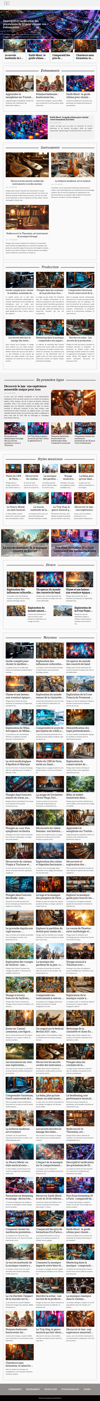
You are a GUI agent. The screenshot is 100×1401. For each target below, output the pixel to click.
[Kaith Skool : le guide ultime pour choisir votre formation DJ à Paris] (38, 46)
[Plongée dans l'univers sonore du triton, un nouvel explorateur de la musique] (20, 784)
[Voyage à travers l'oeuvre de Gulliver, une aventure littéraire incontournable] (20, 984)
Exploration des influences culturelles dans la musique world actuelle (20, 594)
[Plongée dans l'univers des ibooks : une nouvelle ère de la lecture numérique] (20, 884)
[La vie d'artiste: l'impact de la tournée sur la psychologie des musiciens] (20, 1285)
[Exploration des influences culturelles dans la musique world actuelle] (20, 579)
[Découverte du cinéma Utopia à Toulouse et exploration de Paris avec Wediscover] (32, 468)
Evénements (15, 1389)
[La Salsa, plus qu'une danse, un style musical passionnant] (86, 468)
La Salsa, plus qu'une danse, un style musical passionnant (49, 1098)
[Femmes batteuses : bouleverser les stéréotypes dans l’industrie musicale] (50, 83)
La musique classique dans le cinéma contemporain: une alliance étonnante (78, 1300)
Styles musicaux (70, 1389)
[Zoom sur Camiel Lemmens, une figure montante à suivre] (20, 1018)
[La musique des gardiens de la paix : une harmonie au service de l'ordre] (50, 468)
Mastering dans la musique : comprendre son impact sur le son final (50, 340)
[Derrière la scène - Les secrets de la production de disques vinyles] (80, 327)
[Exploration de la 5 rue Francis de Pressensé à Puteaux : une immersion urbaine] (63, 610)
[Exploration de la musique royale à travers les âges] (80, 984)
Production (50, 1389)
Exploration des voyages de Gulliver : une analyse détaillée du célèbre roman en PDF (19, 966)
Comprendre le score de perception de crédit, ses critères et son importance (50, 732)
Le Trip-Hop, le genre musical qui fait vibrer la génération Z (38, 438)
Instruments (33, 1389)
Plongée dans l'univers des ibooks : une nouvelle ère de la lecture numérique (18, 899)
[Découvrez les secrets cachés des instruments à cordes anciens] (27, 164)
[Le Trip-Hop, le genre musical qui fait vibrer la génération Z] (38, 428)
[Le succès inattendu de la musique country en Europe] (14, 46)
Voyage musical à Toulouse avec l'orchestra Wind (76, 964)
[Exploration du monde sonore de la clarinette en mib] (16, 610)
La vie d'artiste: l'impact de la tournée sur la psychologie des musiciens (19, 1300)
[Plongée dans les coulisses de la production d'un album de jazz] (50, 280)
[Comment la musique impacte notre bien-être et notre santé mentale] (50, 1252)
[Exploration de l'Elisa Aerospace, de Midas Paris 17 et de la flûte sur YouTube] (20, 717)
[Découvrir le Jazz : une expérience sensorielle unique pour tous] (73, 403)
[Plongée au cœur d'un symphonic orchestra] (20, 817)
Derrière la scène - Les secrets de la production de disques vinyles (80, 340)
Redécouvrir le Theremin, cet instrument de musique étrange (79, 1133)
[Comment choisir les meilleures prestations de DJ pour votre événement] (85, 428)
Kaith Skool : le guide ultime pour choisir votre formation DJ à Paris (78, 98)
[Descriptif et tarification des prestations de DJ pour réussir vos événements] (80, 1151)
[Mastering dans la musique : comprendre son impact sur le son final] (50, 327)
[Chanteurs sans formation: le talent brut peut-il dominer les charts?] (86, 46)
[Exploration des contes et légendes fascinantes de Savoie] (50, 851)
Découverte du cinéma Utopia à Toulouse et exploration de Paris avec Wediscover (19, 866)
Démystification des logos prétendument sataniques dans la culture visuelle (78, 732)
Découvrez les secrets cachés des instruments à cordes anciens (49, 1065)
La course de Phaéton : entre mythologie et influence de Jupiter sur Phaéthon (79, 933)
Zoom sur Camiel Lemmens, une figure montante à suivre (18, 1031)
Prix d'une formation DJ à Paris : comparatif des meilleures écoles (79, 1198)
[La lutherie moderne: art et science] (72, 164)
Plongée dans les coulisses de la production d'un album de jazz (50, 293)
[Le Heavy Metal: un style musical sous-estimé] (16, 498)
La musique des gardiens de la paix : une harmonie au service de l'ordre (49, 966)
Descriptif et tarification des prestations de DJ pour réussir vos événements (24, 24)
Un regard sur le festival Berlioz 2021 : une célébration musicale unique (49, 1033)
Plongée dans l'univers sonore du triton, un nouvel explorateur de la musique (18, 799)
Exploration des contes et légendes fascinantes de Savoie (49, 864)
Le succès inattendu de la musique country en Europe (38, 511)
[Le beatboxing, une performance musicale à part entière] (80, 1084)
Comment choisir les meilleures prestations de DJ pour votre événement (85, 439)
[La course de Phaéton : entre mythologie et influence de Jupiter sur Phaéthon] (80, 917)
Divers (87, 1389)
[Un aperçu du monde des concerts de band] (50, 579)
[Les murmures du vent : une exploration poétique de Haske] (20, 1051)
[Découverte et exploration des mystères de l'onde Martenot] (80, 851)
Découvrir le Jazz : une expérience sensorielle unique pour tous (25, 388)
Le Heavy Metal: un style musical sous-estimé (16, 510)
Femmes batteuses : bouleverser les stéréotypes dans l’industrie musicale (47, 98)
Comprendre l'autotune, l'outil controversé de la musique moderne (80, 293)
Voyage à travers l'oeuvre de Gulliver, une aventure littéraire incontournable (19, 1000)
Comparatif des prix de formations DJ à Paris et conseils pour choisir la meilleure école (70, 118)
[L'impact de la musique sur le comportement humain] (50, 1151)
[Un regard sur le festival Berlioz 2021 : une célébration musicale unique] (50, 1018)
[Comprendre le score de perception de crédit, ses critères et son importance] (50, 717)
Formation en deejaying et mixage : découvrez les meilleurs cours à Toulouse (14, 440)
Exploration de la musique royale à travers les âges (76, 998)
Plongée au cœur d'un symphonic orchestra (18, 829)
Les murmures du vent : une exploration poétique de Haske (19, 1065)
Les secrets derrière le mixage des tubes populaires (19, 340)
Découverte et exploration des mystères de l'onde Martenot (77, 866)
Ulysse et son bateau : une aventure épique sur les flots (78, 592)
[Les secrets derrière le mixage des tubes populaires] (20, 327)
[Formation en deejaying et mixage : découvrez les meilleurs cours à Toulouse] (14, 428)
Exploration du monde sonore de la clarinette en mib (36, 612)
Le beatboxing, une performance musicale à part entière (79, 1098)
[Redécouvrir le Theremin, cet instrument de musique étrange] (27, 217)
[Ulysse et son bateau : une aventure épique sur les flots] (79, 579)
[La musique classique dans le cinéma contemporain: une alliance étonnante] (80, 1285)
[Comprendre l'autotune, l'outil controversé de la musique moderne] (80, 280)
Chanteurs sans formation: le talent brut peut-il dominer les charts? (19, 1367)
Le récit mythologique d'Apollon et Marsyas (18, 763)
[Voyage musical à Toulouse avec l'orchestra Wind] (68, 468)
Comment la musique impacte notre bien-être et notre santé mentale (49, 1265)
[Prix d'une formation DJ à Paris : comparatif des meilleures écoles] (80, 1185)
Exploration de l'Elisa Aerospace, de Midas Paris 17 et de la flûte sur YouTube (19, 732)
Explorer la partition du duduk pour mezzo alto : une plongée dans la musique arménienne (49, 933)
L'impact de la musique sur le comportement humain (49, 1165)
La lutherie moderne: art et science (72, 181)
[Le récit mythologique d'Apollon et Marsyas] (20, 750)
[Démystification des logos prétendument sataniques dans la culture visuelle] (80, 717)
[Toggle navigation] (6, 3)
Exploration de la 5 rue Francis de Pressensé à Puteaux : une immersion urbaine (79, 699)
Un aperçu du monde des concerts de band (48, 591)
